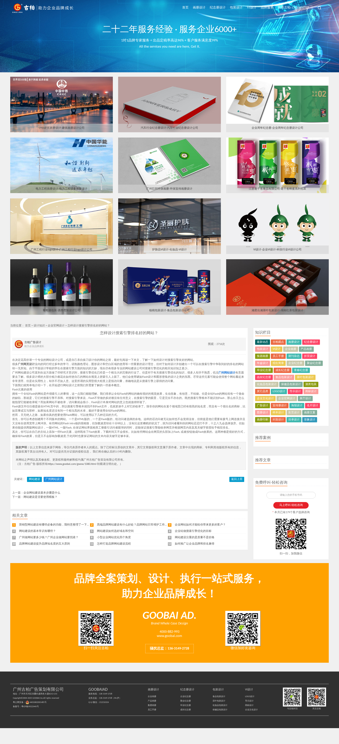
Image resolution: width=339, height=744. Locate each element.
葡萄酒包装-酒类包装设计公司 (61, 310)
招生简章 (278, 363)
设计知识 (39, 325)
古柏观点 (278, 342)
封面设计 (278, 419)
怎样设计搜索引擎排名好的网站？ (88, 325)
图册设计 (262, 412)
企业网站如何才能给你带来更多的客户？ (200, 524)
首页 (185, 7)
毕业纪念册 (264, 370)
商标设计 (311, 391)
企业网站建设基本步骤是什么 (41, 492)
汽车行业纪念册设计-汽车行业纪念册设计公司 (169, 128)
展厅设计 (305, 398)
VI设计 (252, 7)
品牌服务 (267, 7)
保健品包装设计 (291, 384)
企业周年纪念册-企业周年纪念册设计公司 (277, 128)
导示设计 (295, 391)
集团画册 (262, 356)
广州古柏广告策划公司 (43, 8)
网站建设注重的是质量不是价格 (194, 537)
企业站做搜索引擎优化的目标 (193, 531)
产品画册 (306, 349)
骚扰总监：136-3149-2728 (169, 648)
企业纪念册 (295, 363)
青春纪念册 (301, 370)
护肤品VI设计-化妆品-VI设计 (169, 249)
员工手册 (278, 356)
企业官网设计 (56, 325)
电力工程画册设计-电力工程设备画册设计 (61, 188)
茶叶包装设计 (305, 377)
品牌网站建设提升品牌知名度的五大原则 (44, 543)
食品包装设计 (283, 377)
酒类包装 (311, 384)
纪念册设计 (218, 7)
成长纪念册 (282, 370)
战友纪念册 (264, 377)
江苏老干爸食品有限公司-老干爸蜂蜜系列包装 (277, 188)
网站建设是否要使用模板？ (40, 497)
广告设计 (262, 405)
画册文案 (309, 412)
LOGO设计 (279, 391)
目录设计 (294, 419)
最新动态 (262, 342)
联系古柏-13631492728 (293, 7)
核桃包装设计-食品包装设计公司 (169, 310)
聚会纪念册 (314, 363)
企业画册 (290, 349)
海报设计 (296, 405)
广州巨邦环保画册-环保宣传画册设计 (169, 188)
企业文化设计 (265, 398)
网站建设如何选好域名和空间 (115, 531)
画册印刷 (262, 419)
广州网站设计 (53, 479)
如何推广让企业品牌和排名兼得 (194, 543)
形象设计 (309, 419)
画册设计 (199, 7)
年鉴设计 (262, 363)
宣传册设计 (280, 405)
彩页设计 (294, 412)
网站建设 (34, 479)
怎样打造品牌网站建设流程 (114, 543)
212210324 (104, 702)
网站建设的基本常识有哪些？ (37, 531)
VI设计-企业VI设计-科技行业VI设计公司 (277, 249)
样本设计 (278, 412)
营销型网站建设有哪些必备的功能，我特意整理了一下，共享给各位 (61, 524)
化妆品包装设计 (267, 384)
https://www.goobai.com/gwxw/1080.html (72, 464)
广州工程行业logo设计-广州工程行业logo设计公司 (61, 249)
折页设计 (309, 356)
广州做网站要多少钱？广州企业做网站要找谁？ (48, 537)
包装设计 (236, 7)
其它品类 (262, 391)
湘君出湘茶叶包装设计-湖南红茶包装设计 (277, 310)
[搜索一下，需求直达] (318, 8)
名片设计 (312, 405)
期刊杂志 (294, 356)
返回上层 (236, 479)
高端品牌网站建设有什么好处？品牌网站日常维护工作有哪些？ (136, 524)
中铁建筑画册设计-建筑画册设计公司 (61, 128)
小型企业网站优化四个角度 (114, 537)
